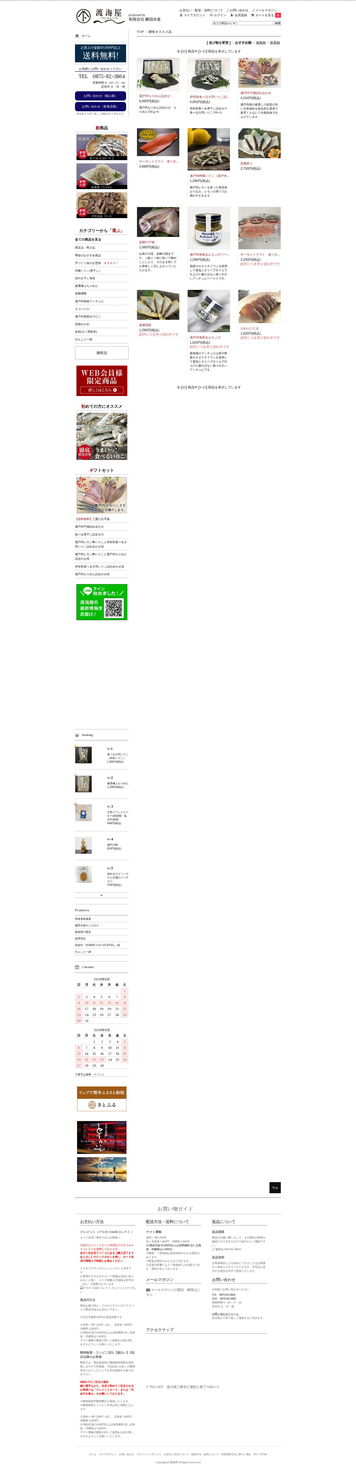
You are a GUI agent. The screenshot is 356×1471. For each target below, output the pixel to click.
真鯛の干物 (147, 242)
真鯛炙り (246, 163)
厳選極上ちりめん (86, 286)
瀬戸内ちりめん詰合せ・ (156, 96)
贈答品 (102, 352)
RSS (256, 1454)
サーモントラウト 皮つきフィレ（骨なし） (170, 161)
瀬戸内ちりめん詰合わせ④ (92, 574)
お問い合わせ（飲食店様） (100, 106)
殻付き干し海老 (85, 278)
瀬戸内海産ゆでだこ (88, 316)
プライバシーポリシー (149, 1454)
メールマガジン (266, 10)
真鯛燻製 (145, 325)
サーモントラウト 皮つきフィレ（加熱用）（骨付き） (279, 254)
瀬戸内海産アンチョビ (89, 301)
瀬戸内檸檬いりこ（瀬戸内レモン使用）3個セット (225, 176)
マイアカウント (194, 15)
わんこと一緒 (83, 339)
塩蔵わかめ (82, 324)
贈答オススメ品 (160, 32)
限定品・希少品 (85, 247)
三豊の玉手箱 (92, 519)
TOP (140, 32)
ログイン (220, 15)
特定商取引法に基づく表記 (236, 1454)
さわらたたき (249, 328)
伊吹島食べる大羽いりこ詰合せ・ (213, 97)
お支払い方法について (176, 1454)
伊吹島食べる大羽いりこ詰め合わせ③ (99, 566)
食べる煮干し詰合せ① (89, 534)
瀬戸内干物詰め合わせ (255, 93)
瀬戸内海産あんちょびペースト (211, 254)
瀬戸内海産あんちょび (205, 337)
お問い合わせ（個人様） (101, 96)
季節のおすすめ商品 (88, 255)
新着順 (275, 43)
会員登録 (241, 15)
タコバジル (82, 309)
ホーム (92, 1454)
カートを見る (267, 15)
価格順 (261, 43)
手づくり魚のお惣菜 (88, 263)
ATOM (263, 1454)
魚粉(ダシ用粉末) (86, 332)
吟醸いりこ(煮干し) (87, 270)
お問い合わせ (239, 10)
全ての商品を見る (88, 239)
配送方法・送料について (205, 1454)
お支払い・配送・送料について (201, 10)
